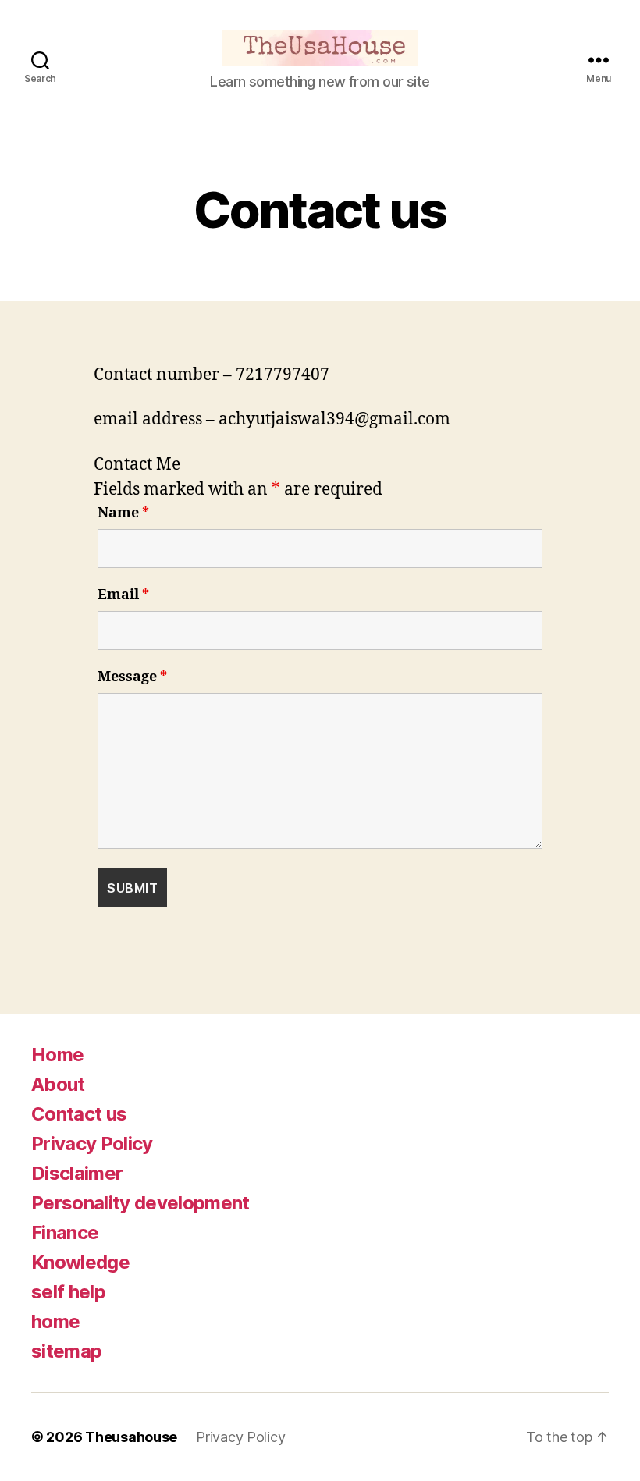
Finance (64, 1232)
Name (123, 513)
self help (68, 1291)
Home (57, 1054)
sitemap (66, 1351)
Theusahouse (131, 1437)
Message (132, 677)
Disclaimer (77, 1173)
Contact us (78, 1114)
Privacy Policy (92, 1143)
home (55, 1321)
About (58, 1084)
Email (123, 595)
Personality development (140, 1203)
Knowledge (80, 1262)
